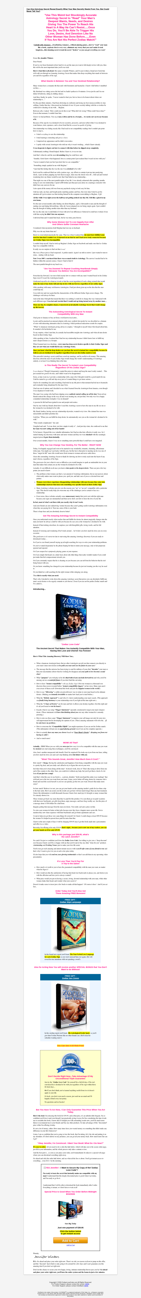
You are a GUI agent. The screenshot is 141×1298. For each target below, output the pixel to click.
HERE (87, 1284)
